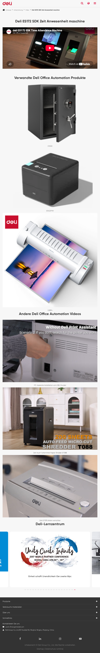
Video (27, 10)
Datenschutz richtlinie (54, 649)
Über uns (6, 612)
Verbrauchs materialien (12, 607)
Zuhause (8, 10)
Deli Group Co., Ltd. (46, 645)
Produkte (6, 601)
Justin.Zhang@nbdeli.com (14, 627)
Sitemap (40, 649)
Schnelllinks (7, 618)
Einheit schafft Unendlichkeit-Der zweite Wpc (49, 576)
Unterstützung (18, 10)
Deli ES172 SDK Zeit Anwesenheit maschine (46, 10)
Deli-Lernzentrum (50, 524)
